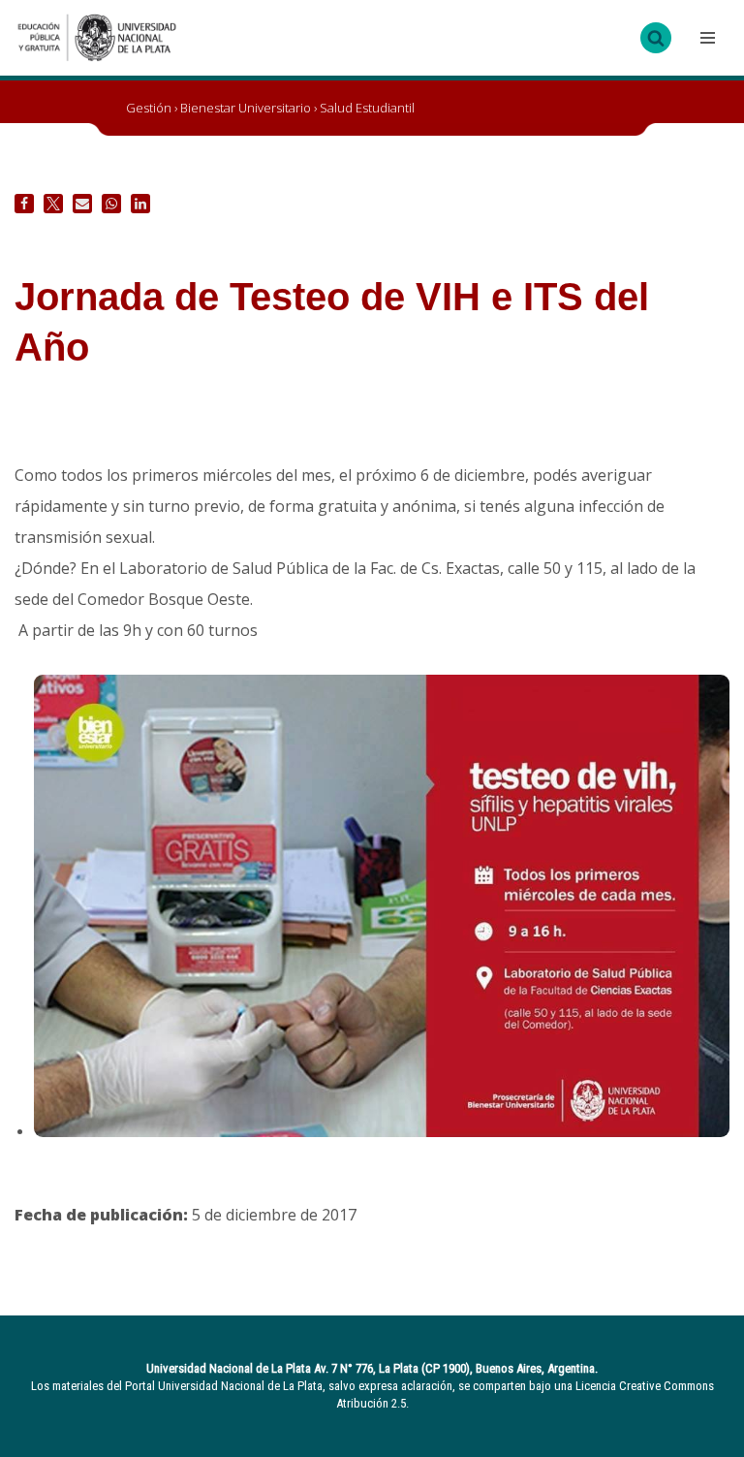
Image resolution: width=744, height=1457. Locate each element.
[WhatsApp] (111, 203)
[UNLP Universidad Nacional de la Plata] (97, 38)
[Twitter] (53, 203)
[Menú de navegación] (705, 37)
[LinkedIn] (140, 203)
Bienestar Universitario (245, 107)
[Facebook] (24, 203)
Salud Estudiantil (367, 107)
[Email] (82, 203)
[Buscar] (655, 37)
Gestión (148, 107)
